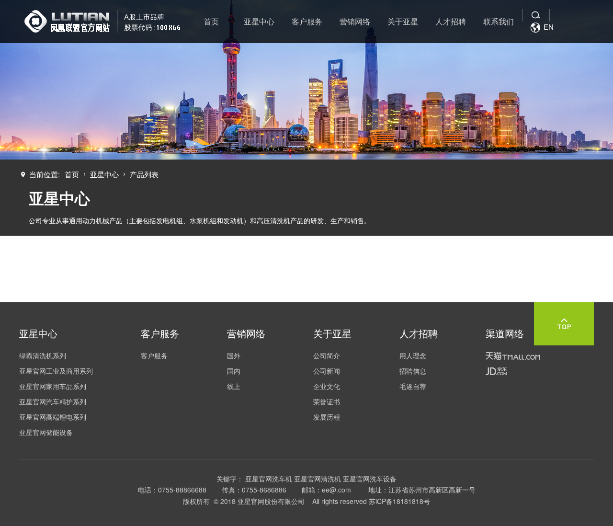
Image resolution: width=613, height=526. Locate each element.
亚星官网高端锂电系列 (52, 417)
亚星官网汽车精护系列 (52, 401)
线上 (233, 386)
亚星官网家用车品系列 (52, 386)
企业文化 (326, 386)
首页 (211, 21)
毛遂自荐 (412, 386)
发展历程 (326, 417)
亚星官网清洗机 (317, 478)
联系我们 (498, 21)
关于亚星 (402, 21)
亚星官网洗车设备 (370, 478)
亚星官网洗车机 (268, 478)
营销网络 (355, 21)
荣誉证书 (326, 401)
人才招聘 (450, 21)
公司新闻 (326, 371)
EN (542, 27)
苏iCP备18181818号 (399, 501)
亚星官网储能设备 (46, 432)
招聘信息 (412, 371)
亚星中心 (259, 21)
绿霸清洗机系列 (42, 355)
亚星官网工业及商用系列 (56, 371)
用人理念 (412, 355)
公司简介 (326, 355)
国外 (233, 355)
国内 (233, 371)
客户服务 (307, 21)
